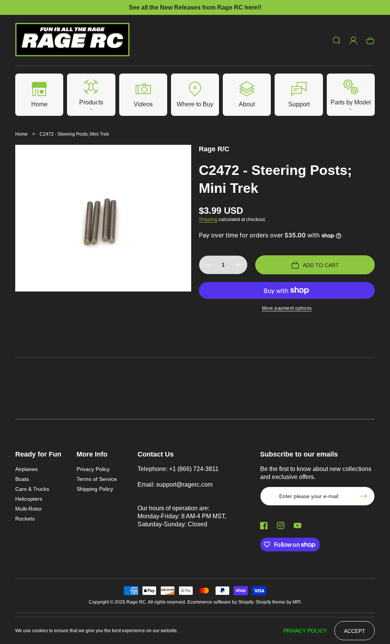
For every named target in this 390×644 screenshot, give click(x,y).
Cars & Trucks (32, 489)
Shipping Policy (95, 489)
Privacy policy (305, 631)
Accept (354, 631)
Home (21, 134)
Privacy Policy (93, 469)
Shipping (208, 219)
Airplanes (26, 469)
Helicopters (28, 499)
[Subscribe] (365, 496)
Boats (22, 479)
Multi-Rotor (28, 509)
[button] (336, 40)
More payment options (287, 308)
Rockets (25, 519)
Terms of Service (97, 479)
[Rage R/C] (73, 40)
